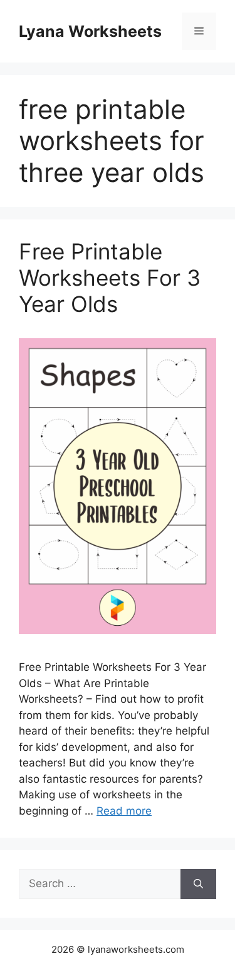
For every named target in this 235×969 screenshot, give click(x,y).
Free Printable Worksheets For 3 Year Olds (110, 277)
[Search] (198, 884)
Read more (124, 811)
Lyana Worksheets (90, 31)
